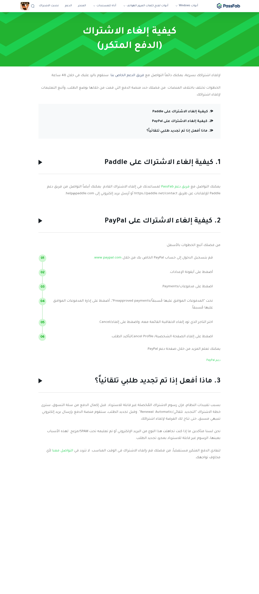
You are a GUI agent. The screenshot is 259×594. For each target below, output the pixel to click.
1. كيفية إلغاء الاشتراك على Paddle (181, 112)
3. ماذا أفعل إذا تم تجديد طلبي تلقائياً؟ (179, 131)
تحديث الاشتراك (49, 5)
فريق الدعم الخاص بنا (127, 75)
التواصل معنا (62, 451)
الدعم (68, 5)
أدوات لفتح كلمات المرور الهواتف (147, 5)
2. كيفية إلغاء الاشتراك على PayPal (181, 121)
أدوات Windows (188, 5)
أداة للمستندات (106, 5)
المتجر (82, 5)
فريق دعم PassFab (175, 187)
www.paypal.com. (107, 258)
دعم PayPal (213, 360)
